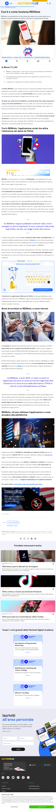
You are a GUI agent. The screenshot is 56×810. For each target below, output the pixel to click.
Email (35, 539)
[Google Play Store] (47, 765)
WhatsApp (32, 539)
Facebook (28, 539)
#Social (15, 525)
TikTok (32, 240)
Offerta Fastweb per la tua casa (41, 0)
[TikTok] (8, 777)
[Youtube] (13, 777)
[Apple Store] (32, 765)
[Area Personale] (50, 3)
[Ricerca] (47, 3)
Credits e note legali (6, 788)
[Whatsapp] (18, 777)
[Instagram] (3, 777)
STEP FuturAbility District (34, 788)
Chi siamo (4, 786)
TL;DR (14, 67)
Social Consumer (13, 522)
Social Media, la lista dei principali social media (27, 484)
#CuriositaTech (10, 525)
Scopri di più (10, 505)
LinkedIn (21, 539)
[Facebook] (23, 777)
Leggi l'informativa (6, 731)
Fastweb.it (4, 791)
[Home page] (28, 3)
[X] (28, 777)
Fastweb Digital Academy (34, 786)
